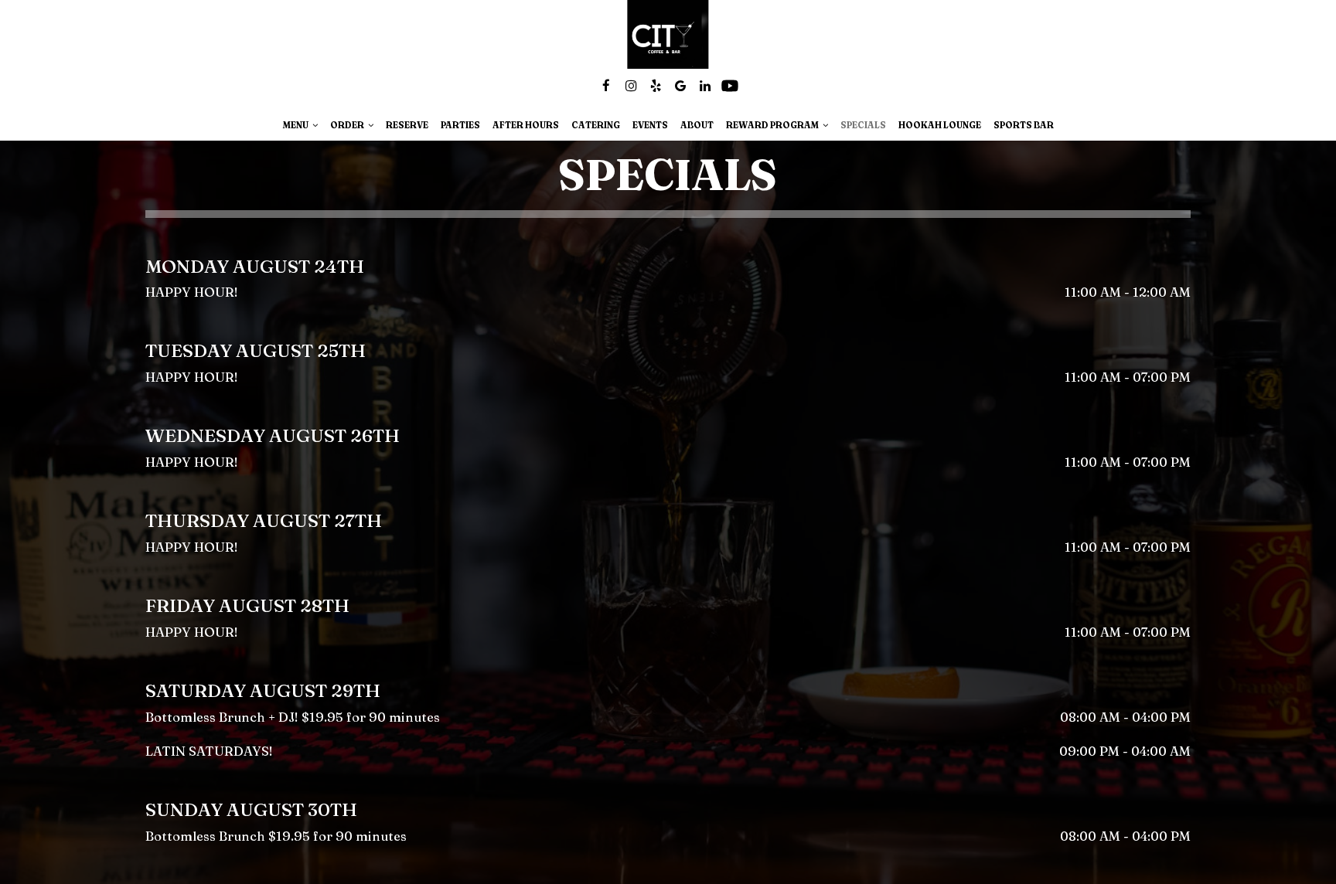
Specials (863, 125)
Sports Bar (1023, 125)
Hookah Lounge (939, 125)
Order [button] (348, 125)
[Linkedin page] (705, 85)
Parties (460, 125)
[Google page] (680, 85)
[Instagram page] (631, 85)
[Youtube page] (729, 85)
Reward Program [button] (773, 125)
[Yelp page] (655, 85)
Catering (595, 125)
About (697, 125)
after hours (525, 125)
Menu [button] (296, 125)
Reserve (407, 125)
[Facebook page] (606, 85)
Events (650, 125)
